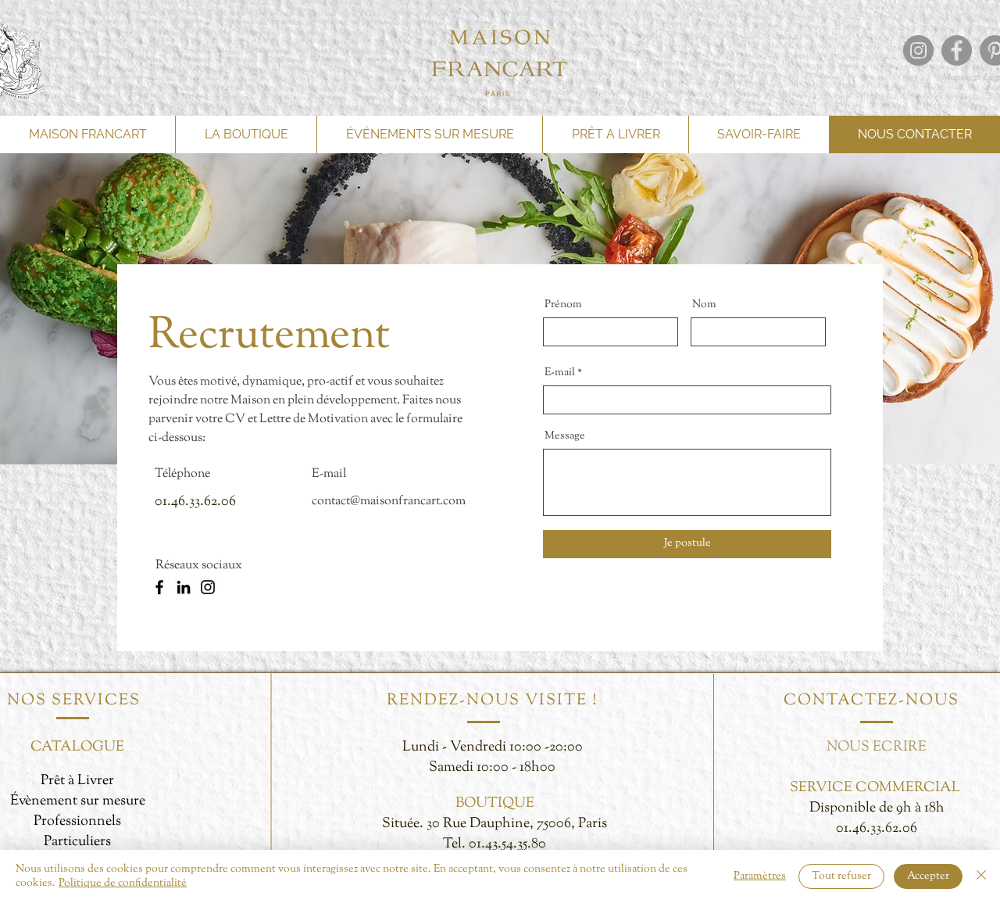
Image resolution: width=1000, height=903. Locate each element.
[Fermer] (981, 876)
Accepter (928, 876)
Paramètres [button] (760, 876)
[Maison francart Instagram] (918, 50)
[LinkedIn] (183, 587)
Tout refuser (841, 876)
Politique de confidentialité (123, 883)
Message (565, 436)
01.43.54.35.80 (507, 844)
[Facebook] (159, 587)
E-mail (560, 372)
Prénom (563, 304)
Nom (704, 304)
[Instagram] (207, 587)
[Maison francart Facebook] (956, 50)
